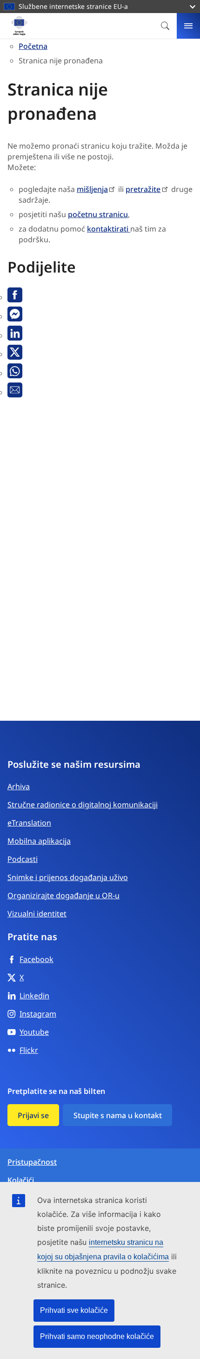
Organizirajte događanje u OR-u (63, 895)
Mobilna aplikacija (39, 841)
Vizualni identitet (37, 913)
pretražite (143, 189)
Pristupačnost (32, 1162)
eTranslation (29, 823)
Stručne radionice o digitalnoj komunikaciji (82, 804)
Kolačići (20, 1180)
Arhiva (18, 786)
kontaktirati (108, 229)
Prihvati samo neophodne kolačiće (97, 1336)
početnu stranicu (98, 214)
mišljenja (92, 189)
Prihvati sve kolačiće (74, 1310)
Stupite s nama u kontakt (117, 1115)
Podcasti (22, 859)
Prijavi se (33, 1115)
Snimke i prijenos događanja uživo (67, 877)
